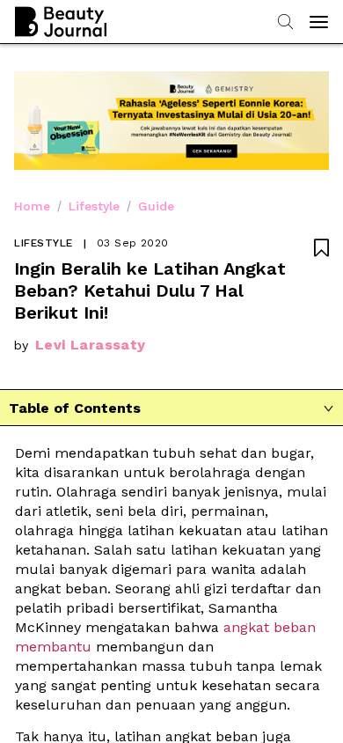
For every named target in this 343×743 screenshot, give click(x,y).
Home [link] (32, 206)
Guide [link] (156, 206)
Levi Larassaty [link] (90, 344)
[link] (108, 713)
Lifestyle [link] (94, 206)
